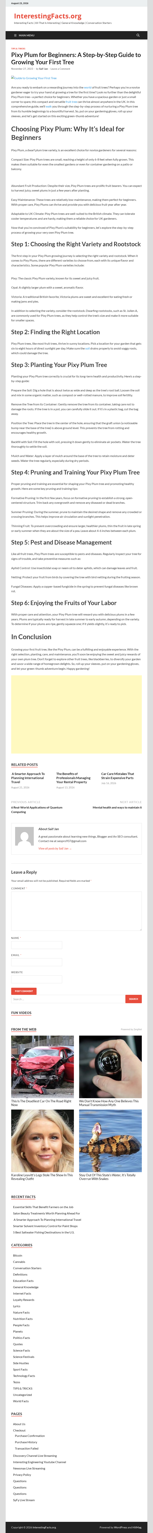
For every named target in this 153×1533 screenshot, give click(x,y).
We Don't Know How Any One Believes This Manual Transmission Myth (109, 1103)
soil (87, 348)
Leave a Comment (60, 68)
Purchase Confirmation (30, 1435)
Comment (19, 888)
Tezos (16, 1382)
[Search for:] (76, 999)
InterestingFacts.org (47, 15)
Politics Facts (21, 1337)
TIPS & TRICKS (18, 48)
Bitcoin (17, 1255)
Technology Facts (24, 1375)
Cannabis (19, 1261)
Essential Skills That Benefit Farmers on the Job (43, 1207)
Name (16, 937)
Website (17, 972)
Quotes (18, 1344)
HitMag (136, 1527)
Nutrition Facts (23, 1318)
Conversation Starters (27, 1268)
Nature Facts (21, 1312)
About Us (19, 1424)
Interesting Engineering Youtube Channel (39, 1462)
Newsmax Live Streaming (29, 1468)
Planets (18, 1331)
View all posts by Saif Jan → (55, 848)
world (87, 87)
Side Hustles (21, 1363)
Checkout (19, 1430)
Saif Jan (43, 68)
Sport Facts (20, 1369)
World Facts (21, 1401)
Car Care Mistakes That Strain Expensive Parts (117, 776)
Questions (19, 1481)
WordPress (120, 1527)
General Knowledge (25, 1287)
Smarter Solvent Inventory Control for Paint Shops (45, 1226)
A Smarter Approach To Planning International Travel (28, 778)
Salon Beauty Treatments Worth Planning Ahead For (46, 1213)
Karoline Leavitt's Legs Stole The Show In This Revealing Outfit (42, 1177)
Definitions (20, 1274)
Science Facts (21, 1350)
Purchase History (26, 1442)
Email (16, 955)
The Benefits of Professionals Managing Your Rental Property (73, 778)
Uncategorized (22, 1394)
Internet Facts (22, 1293)
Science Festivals (23, 1356)
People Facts (21, 1325)
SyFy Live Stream (24, 1500)
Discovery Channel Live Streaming (35, 1455)
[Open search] (138, 35)
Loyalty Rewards (23, 1299)
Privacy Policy (22, 1474)
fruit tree (71, 101)
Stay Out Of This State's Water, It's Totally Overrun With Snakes (107, 1177)
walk (49, 106)
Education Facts (23, 1280)
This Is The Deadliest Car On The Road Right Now (41, 1103)
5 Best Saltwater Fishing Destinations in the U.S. (43, 1232)
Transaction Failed (26, 1448)
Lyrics (16, 1306)
